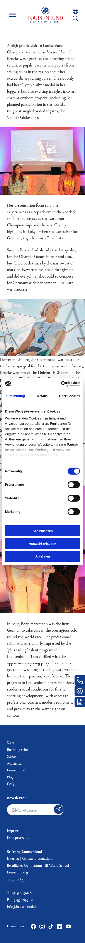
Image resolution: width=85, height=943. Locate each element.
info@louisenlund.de (22, 906)
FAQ (10, 783)
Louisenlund (45, 15)
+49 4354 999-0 (21, 892)
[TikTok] (50, 926)
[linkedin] (59, 926)
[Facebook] (33, 926)
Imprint (13, 830)
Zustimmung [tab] (15, 396)
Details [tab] (42, 396)
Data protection (18, 837)
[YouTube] (68, 926)
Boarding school (18, 749)
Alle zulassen (42, 531)
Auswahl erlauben (42, 543)
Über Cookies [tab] (69, 396)
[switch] (74, 484)
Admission (14, 763)
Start (10, 742)
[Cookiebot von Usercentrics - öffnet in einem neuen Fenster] (61, 384)
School (12, 756)
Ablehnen (42, 556)
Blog (10, 777)
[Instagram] (42, 926)
